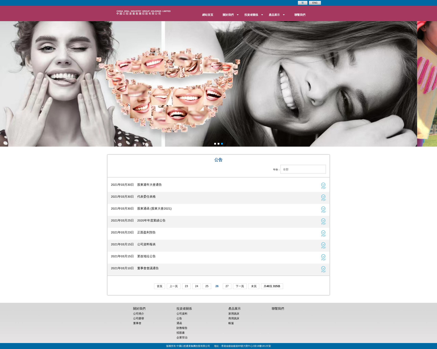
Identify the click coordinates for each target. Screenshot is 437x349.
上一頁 (174, 286)
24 (196, 286)
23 (186, 286)
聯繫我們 (299, 14)
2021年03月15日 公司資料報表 (133, 244)
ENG (315, 2)
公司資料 (182, 313)
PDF (323, 188)
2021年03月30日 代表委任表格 (133, 196)
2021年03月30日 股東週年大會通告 (136, 184)
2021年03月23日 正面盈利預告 (133, 232)
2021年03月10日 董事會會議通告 (135, 268)
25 (206, 286)
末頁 (254, 286)
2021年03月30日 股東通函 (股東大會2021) (141, 208)
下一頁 (240, 286)
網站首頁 (207, 14)
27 (227, 286)
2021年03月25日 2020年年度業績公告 (138, 220)
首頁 (159, 286)
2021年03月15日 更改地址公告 (133, 256)
